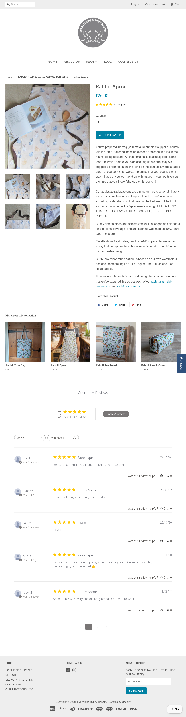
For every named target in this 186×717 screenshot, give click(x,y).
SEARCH (10, 674)
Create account (155, 4)
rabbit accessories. (129, 286)
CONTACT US (128, 61)
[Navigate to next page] (106, 627)
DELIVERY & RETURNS (19, 679)
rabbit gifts (157, 281)
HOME (52, 61)
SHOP (90, 61)
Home (8, 76)
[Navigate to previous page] (79, 627)
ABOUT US (72, 61)
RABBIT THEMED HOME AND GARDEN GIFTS (43, 76)
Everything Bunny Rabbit (91, 702)
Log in (135, 4)
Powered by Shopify (119, 702)
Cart (178, 4)
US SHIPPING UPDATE (18, 670)
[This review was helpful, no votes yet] (161, 476)
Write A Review (116, 414)
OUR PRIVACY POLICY (19, 689)
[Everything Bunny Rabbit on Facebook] (68, 670)
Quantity (101, 115)
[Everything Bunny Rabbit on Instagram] (74, 670)
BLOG (107, 61)
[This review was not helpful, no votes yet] (168, 476)
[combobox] (30, 438)
